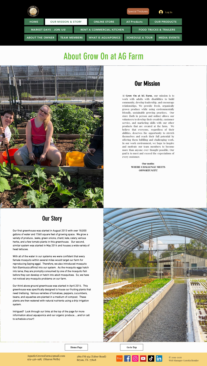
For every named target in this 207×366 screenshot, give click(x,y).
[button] (169, 37)
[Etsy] (119, 358)
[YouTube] (143, 358)
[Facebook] (127, 358)
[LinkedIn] (159, 358)
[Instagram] (135, 358)
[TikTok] (151, 358)
